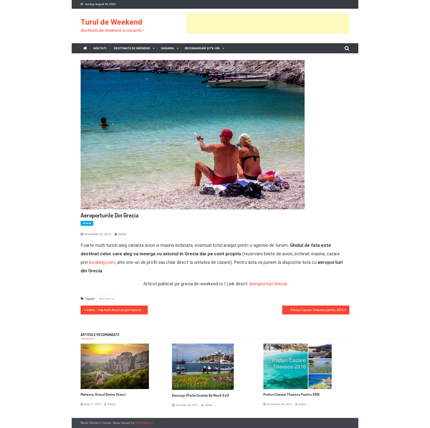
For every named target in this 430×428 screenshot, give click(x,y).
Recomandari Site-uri (202, 48)
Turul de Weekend (111, 22)
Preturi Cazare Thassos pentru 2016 (317, 310)
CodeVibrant (144, 423)
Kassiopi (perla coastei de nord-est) (200, 395)
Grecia (87, 223)
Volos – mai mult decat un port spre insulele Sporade (117, 310)
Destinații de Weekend (132, 48)
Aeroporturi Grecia (268, 283)
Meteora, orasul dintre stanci (103, 394)
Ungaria (167, 48)
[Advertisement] (267, 23)
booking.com (102, 262)
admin (122, 234)
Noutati (100, 48)
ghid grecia (106, 298)
